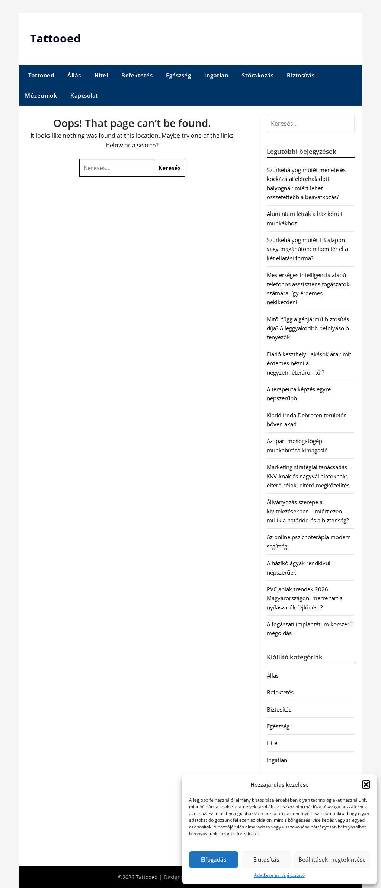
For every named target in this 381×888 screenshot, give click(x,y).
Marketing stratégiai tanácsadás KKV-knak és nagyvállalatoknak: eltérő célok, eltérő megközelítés (308, 476)
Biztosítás (300, 75)
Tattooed (55, 38)
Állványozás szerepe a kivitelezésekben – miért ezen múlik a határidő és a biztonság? (308, 511)
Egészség (178, 75)
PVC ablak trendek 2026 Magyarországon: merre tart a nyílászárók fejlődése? (305, 598)
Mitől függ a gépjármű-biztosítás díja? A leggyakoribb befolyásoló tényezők (308, 328)
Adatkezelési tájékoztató (279, 875)
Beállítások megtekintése (332, 859)
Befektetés (137, 75)
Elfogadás (213, 859)
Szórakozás (257, 75)
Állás (74, 75)
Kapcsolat (84, 95)
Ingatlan (216, 75)
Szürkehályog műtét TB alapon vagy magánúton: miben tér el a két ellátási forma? (307, 249)
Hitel (101, 75)
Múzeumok (41, 95)
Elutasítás (266, 859)
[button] (366, 784)
